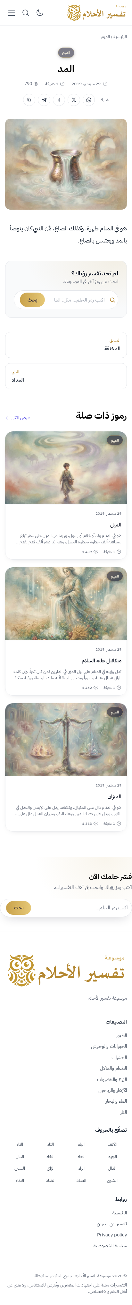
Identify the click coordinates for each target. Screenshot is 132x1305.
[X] (74, 100)
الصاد (81, 1180)
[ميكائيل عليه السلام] (66, 603)
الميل (115, 525)
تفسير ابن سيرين (112, 1223)
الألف (112, 1144)
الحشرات (119, 1057)
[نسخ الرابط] (29, 100)
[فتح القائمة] (11, 12)
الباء (81, 1144)
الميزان (114, 797)
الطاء (20, 1180)
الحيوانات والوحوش (109, 1046)
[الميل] (66, 467)
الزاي (50, 1168)
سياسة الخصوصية (110, 1245)
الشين (112, 1180)
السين (19, 1168)
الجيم (112, 1156)
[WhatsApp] (89, 100)
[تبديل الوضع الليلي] (39, 12)
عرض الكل (21, 418)
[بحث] (25, 12)
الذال (112, 1168)
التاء (50, 1144)
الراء (81, 1168)
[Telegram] (44, 100)
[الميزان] (66, 739)
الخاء (50, 1156)
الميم (105, 36)
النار (123, 1112)
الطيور (121, 1035)
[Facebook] (59, 100)
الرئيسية (120, 36)
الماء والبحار (116, 1101)
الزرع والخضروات (112, 1079)
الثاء (20, 1144)
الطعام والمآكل (113, 1068)
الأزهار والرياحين (112, 1090)
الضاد (50, 1180)
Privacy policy (112, 1234)
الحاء (82, 1156)
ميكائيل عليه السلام (101, 661)
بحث (32, 300)
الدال (20, 1156)
